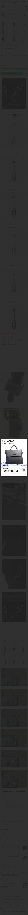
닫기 (20, 475)
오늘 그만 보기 (7, 475)
